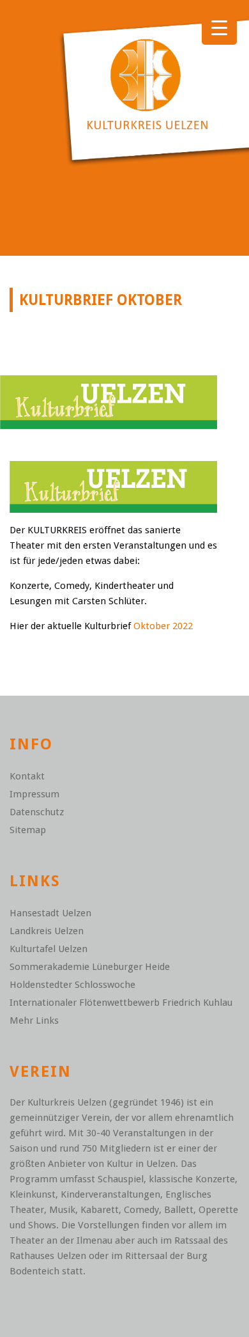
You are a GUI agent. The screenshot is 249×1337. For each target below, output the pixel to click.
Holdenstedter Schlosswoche (72, 984)
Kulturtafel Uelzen (48, 949)
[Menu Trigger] (219, 27)
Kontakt (27, 776)
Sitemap (28, 830)
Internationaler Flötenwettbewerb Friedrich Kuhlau (121, 1002)
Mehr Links (34, 1020)
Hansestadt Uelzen (50, 913)
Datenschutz (37, 812)
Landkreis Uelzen (47, 931)
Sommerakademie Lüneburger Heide (90, 967)
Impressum (34, 794)
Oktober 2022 (163, 626)
